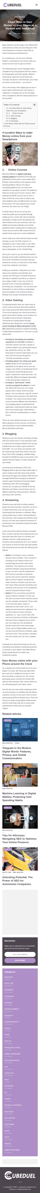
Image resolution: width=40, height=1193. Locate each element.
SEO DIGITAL (20, 17)
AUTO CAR (6, 872)
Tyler (9, 33)
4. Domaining (13, 121)
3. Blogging (13, 118)
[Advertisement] (20, 912)
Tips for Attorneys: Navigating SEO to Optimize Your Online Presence (19, 839)
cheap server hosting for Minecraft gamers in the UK (19, 326)
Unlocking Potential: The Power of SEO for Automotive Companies (17, 881)
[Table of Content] (34, 104)
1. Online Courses (16, 113)
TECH (17, 743)
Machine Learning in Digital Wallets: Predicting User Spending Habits (19, 797)
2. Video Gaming (15, 116)
